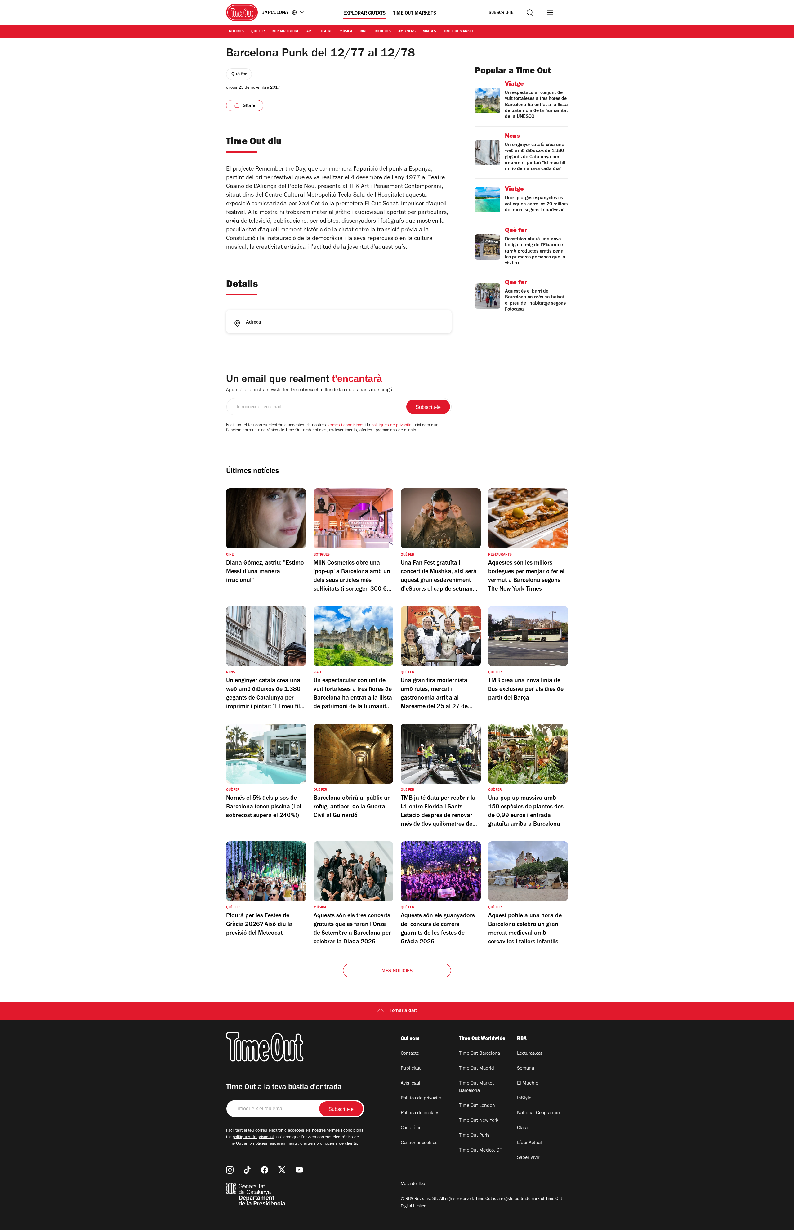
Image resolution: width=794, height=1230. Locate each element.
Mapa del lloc (413, 1184)
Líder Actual (529, 1143)
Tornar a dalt (403, 1011)
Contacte (410, 1053)
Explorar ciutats (364, 13)
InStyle (524, 1098)
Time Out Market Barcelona (476, 1087)
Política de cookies (420, 1113)
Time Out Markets (414, 13)
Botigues (383, 32)
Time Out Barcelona (479, 1053)
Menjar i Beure (285, 32)
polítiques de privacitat (392, 425)
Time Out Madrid (476, 1068)
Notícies (236, 32)
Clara (522, 1128)
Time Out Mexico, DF (480, 1150)
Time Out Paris (474, 1135)
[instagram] (230, 1170)
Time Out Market (458, 32)
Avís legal (410, 1083)
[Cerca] (530, 12)
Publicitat (411, 1068)
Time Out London (477, 1105)
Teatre (326, 32)
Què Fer (258, 32)
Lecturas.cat (529, 1053)
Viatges (429, 32)
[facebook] (264, 1170)
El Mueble (527, 1083)
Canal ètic (411, 1128)
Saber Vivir (528, 1158)
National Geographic (538, 1113)
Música (346, 32)
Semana (525, 1068)
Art (309, 32)
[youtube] (299, 1170)
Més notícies (397, 971)
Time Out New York (478, 1120)
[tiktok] (247, 1170)
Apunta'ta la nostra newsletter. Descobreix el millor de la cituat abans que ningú (309, 390)
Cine (363, 32)
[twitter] (282, 1170)
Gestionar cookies (419, 1143)
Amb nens (407, 32)
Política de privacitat (422, 1098)
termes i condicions (345, 425)
